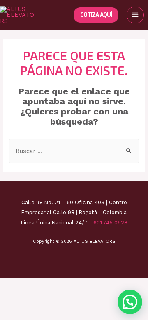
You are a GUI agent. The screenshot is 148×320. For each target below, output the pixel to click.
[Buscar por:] (74, 151)
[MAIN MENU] (135, 15)
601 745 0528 (110, 222)
